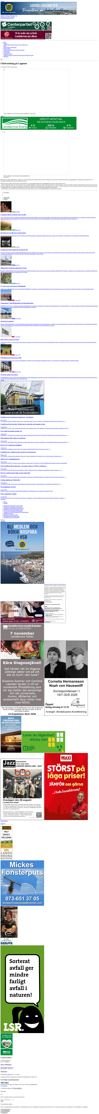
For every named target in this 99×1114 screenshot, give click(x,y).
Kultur (12, 44)
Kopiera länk (6, 197)
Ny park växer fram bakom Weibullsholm (12, 511)
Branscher (12, 50)
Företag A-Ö (6, 50)
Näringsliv (16, 44)
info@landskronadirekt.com (7, 1067)
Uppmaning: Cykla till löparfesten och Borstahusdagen (16, 512)
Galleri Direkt (6, 52)
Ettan (4, 42)
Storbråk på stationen (8, 513)
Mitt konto (5, 56)
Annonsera (14, 55)
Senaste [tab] (5, 501)
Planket (9, 47)
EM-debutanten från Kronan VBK (11, 516)
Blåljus (9, 44)
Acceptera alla (4, 1112)
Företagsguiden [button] (7, 48)
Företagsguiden (4, 821)
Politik (23, 44)
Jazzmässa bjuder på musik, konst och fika (13, 505)
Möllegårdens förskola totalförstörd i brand (13, 509)
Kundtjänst (27, 55)
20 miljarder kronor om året (11, 517)
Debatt (5, 47)
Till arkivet (3, 499)
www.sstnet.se (4, 1085)
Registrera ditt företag (19, 50)
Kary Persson (14, 67)
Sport (26, 44)
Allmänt (5, 44)
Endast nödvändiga (5, 1111)
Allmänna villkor (7, 55)
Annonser (3, 21)
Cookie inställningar (17, 1088)
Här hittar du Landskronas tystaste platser (12, 507)
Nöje (20, 44)
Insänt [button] (4, 46)
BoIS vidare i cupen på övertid (10, 514)
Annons (2, 1)
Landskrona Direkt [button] (7, 54)
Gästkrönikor (14, 47)
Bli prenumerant (20, 55)
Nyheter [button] (5, 43)
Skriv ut (5, 199)
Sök (2, 1101)
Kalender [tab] (5, 503)
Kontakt (31, 55)
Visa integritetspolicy (5, 1109)
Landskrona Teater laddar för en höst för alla (13, 508)
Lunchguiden (6, 51)
